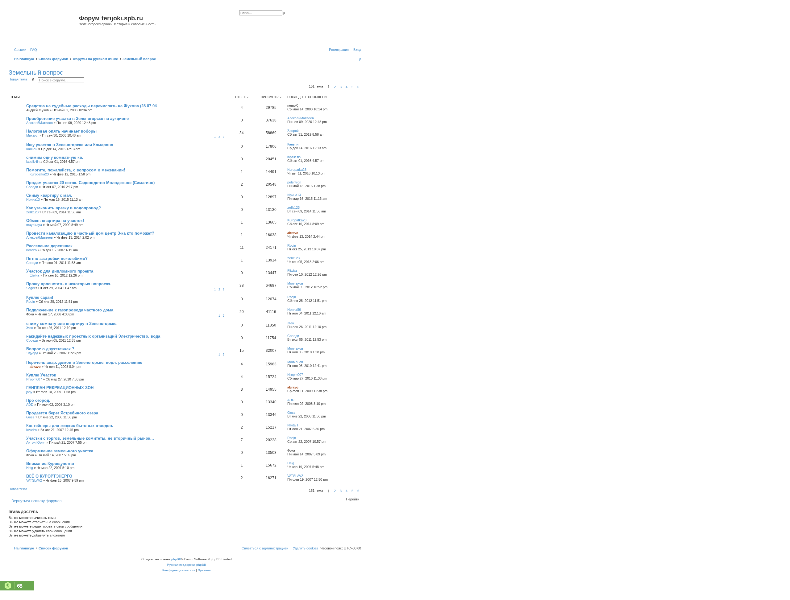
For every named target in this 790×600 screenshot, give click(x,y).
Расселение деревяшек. (50, 246)
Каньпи (31, 149)
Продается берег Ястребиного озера (62, 413)
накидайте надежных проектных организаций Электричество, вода (93, 336)
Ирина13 (33, 199)
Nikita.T (293, 425)
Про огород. (38, 400)
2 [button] (335, 87)
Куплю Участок (41, 375)
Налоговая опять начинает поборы (61, 131)
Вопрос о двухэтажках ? (50, 349)
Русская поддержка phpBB (186, 564)
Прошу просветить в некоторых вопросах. (68, 284)
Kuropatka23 (39, 174)
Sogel (30, 288)
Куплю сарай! (39, 297)
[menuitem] (32, 49)
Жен (29, 328)
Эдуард (32, 353)
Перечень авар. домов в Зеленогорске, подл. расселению (84, 362)
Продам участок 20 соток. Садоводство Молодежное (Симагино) (90, 182)
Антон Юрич (35, 442)
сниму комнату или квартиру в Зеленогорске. (72, 323)
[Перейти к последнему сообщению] (300, 105)
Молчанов (295, 283)
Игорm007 (34, 379)
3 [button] (341, 87)
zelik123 (32, 212)
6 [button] (358, 87)
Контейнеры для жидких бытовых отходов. (69, 425)
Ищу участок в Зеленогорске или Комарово (69, 144)
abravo (292, 233)
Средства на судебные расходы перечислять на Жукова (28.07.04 (91, 106)
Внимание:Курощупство (50, 463)
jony (29, 392)
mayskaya (34, 225)
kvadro (31, 250)
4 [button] (346, 87)
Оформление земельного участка (59, 451)
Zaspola (293, 131)
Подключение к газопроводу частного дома (69, 310)
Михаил (32, 135)
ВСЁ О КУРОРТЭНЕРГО (49, 476)
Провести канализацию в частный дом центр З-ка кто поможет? (90, 233)
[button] (363, 86)
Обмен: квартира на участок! (55, 220)
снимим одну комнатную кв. (54, 157)
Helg (29, 468)
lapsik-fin (33, 161)
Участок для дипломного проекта (59, 271)
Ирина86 (294, 309)
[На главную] (44, 25)
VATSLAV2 (34, 480)
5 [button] (352, 87)
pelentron (294, 182)
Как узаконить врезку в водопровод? (63, 208)
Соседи (32, 187)
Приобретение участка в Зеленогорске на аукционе (77, 118)
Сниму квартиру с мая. (49, 195)
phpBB (176, 559)
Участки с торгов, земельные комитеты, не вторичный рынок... (90, 438)
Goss (30, 417)
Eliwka (34, 275)
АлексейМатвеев (39, 123)
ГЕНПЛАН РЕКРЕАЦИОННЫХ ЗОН (60, 387)
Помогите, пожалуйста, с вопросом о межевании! (75, 170)
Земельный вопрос (36, 72)
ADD (29, 404)
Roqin (291, 245)
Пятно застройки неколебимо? (57, 258)
